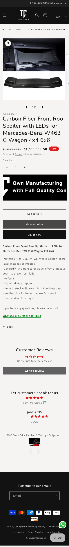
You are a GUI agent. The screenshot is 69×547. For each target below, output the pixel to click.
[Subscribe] (55, 496)
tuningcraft (20, 526)
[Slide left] (26, 107)
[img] (34, 397)
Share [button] (10, 326)
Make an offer (34, 224)
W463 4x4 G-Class (20, 29)
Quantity (7, 160)
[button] (5, 15)
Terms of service (35, 532)
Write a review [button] (34, 371)
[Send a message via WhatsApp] (62, 524)
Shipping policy (54, 532)
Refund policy (55, 526)
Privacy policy (17, 532)
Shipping (19, 154)
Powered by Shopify (35, 526)
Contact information (36, 538)
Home (3, 29)
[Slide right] (43, 107)
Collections (10, 29)
